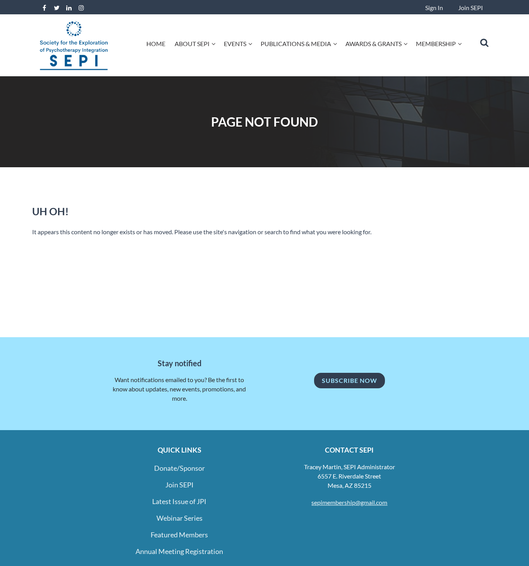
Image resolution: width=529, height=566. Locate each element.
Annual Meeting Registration (179, 551)
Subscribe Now (349, 380)
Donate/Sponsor (179, 468)
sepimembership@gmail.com (349, 502)
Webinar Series (179, 518)
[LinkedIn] (69, 8)
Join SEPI (470, 7)
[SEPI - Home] (74, 69)
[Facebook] (44, 8)
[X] (56, 8)
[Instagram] (81, 8)
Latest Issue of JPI (179, 501)
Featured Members (179, 534)
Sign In (434, 7)
